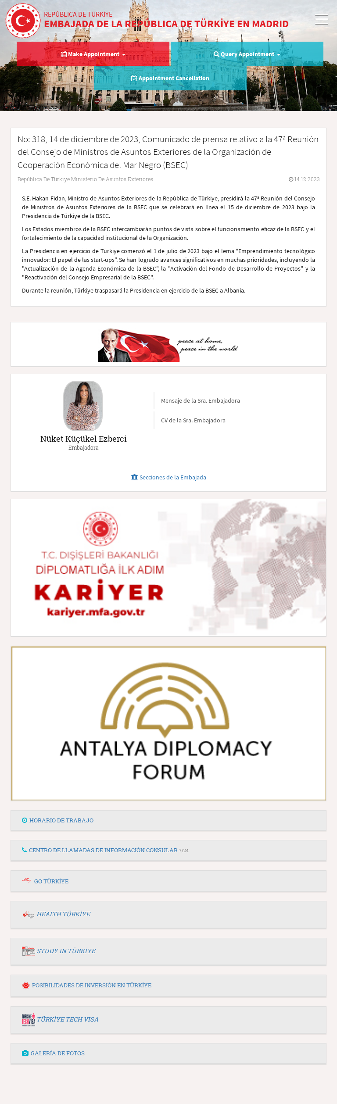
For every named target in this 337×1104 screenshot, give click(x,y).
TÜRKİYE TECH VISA (67, 1019)
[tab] (168, 821)
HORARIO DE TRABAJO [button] (61, 820)
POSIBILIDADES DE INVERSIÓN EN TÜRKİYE (91, 985)
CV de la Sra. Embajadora (193, 420)
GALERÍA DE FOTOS (58, 1053)
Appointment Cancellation (173, 78)
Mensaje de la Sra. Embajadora (200, 400)
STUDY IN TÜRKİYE (65, 951)
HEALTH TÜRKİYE (63, 914)
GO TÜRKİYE (51, 881)
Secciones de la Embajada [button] (172, 477)
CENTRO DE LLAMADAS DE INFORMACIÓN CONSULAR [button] (109, 850)
